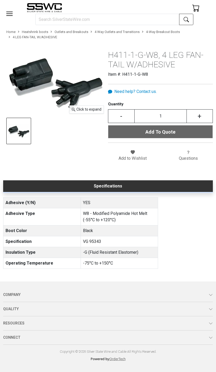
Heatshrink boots (35, 32)
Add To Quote (160, 132)
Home (11, 32)
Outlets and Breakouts (71, 32)
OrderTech (117, 358)
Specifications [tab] (108, 186)
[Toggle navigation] (9, 13)
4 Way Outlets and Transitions (117, 32)
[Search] (186, 19)
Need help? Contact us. (135, 91)
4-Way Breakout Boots (163, 32)
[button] (9, 13)
